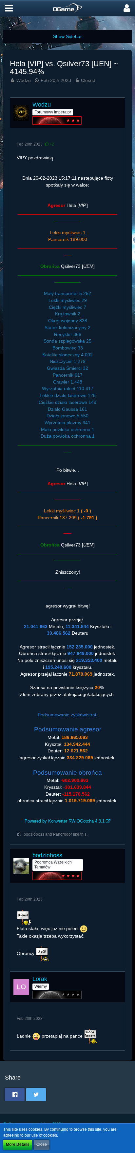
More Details (17, 1144)
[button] (8, 8)
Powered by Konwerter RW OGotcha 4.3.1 (65, 821)
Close (41, 1144)
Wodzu (23, 80)
